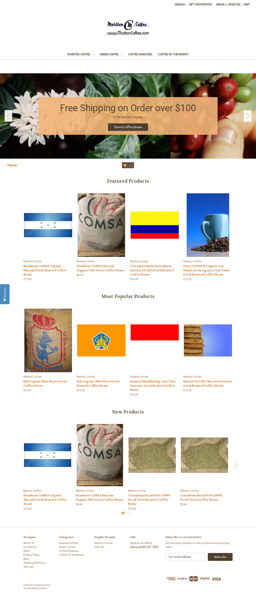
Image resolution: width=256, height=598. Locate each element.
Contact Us (29, 546)
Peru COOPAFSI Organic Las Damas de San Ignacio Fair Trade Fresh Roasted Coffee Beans (206, 270)
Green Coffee (109, 54)
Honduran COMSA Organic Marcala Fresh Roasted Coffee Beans (45, 270)
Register (234, 4)
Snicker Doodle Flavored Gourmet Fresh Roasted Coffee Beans (207, 384)
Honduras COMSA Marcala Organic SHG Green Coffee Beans (101, 268)
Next (247, 116)
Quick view (45, 221)
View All (99, 546)
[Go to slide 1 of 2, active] (125, 165)
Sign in (220, 4)
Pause (12, 165)
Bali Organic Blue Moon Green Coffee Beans (45, 384)
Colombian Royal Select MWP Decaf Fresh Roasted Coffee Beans (149, 500)
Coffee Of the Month (173, 54)
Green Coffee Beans (128, 127)
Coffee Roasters (140, 54)
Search (180, 4)
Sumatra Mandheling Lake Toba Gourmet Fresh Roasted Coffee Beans (153, 386)
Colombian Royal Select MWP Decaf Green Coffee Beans (201, 498)
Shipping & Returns (34, 562)
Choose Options (48, 228)
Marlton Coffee (103, 543)
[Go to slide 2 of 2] (130, 165)
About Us (28, 543)
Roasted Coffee (79, 54)
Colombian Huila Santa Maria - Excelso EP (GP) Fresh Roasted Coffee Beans (152, 270)
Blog (26, 558)
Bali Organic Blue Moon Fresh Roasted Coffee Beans (98, 384)
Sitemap (28, 566)
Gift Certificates (200, 4)
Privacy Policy (31, 554)
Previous (8, 116)
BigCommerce (43, 585)
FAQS (26, 550)
